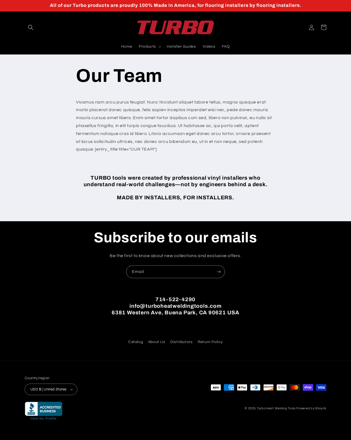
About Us (156, 342)
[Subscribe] (219, 271)
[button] (31, 27)
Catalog (135, 342)
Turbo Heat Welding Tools (276, 408)
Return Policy (210, 342)
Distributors (181, 342)
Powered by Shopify (311, 408)
